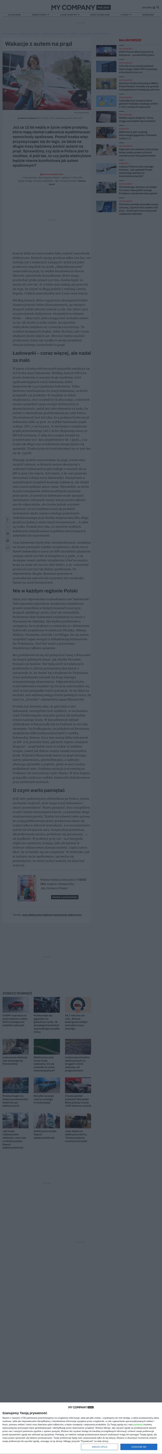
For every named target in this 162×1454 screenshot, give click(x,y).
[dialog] (81, 1428)
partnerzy (138, 1424)
